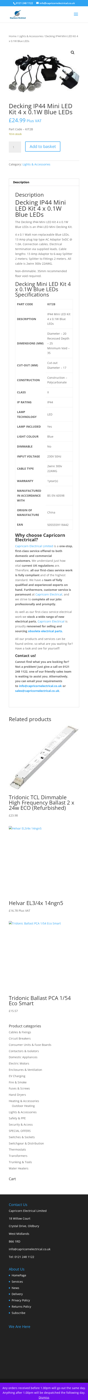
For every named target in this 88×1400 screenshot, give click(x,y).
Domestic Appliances (23, 1057)
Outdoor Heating (23, 1106)
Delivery (17, 1294)
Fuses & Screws (19, 1088)
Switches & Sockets (22, 1137)
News (15, 1288)
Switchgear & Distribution (26, 1143)
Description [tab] (21, 182)
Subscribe (18, 1313)
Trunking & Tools (20, 1162)
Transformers (18, 1156)
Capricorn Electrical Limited (34, 546)
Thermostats (17, 1149)
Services (17, 1282)
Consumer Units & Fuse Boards (30, 1045)
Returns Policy (21, 1306)
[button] (72, 52)
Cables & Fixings (20, 1032)
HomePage (19, 1275)
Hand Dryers (17, 1095)
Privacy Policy (21, 1300)
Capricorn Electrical (48, 594)
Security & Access (21, 1124)
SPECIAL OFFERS (20, 1131)
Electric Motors (19, 1063)
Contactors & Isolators (24, 1051)
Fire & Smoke (18, 1082)
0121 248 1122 (24, 1257)
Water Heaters (18, 1168)
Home (12, 36)
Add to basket (43, 146)
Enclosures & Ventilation (25, 1070)
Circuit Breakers (20, 1038)
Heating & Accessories (24, 1101)
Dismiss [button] (44, 1397)
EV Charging (17, 1076)
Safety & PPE (17, 1118)
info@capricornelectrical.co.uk (29, 1249)
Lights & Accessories (31, 36)
